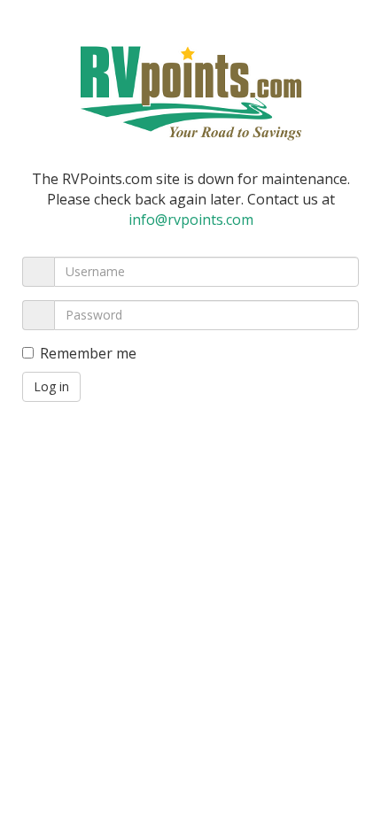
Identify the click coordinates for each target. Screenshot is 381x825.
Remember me (88, 353)
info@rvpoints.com (190, 219)
